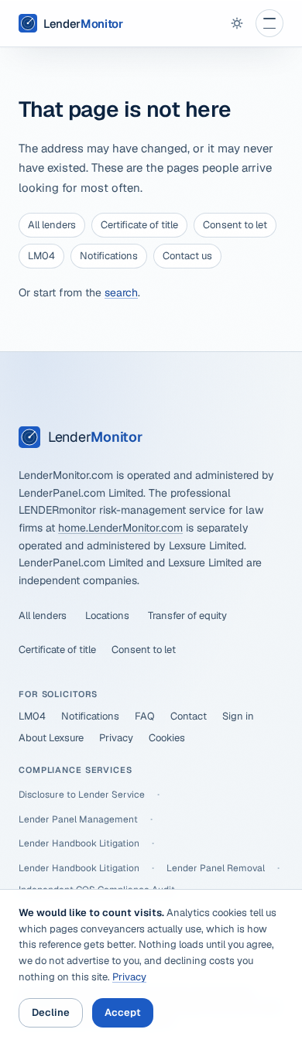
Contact (188, 716)
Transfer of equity (187, 615)
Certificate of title (139, 224)
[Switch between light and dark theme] (237, 23)
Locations (107, 615)
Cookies (167, 737)
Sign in (238, 716)
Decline (51, 1012)
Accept (123, 1012)
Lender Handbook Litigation (79, 843)
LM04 (41, 255)
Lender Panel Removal (215, 868)
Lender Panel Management (78, 819)
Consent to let (235, 224)
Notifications (109, 255)
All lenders (52, 224)
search (121, 292)
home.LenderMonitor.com (120, 528)
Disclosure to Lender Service (82, 794)
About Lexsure (51, 737)
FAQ (145, 716)
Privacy (116, 737)
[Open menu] (269, 23)
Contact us (187, 255)
